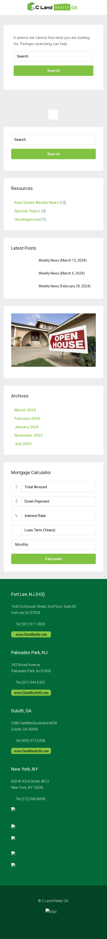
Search (53, 70)
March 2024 (25, 410)
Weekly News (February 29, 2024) (65, 286)
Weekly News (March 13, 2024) (63, 260)
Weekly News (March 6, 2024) (62, 273)
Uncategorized (27, 219)
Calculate (53, 559)
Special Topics (27, 211)
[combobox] (53, 544)
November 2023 (28, 435)
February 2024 (27, 418)
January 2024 (26, 427)
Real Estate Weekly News (36, 202)
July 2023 (23, 444)
